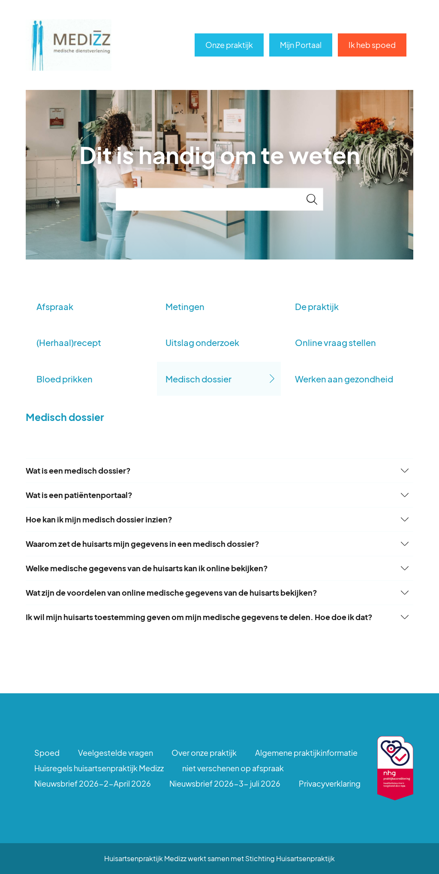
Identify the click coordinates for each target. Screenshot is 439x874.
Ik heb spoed (372, 45)
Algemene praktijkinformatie (306, 753)
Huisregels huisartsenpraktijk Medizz (99, 768)
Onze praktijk (229, 45)
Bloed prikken (64, 378)
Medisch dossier (198, 378)
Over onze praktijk (204, 753)
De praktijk (317, 306)
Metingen (184, 306)
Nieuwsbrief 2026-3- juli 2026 (224, 783)
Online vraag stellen (335, 342)
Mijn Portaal (301, 45)
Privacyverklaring (330, 783)
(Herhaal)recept (68, 342)
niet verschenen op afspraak (233, 768)
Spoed (47, 753)
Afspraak (54, 306)
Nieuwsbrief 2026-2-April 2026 (92, 783)
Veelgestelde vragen (115, 753)
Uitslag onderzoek (202, 342)
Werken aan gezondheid (344, 378)
